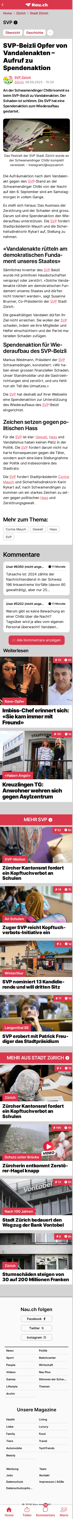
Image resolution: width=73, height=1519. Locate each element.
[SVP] (36, 22)
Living (43, 1419)
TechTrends (47, 1448)
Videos (11, 1372)
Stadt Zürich (39, 13)
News (10, 1350)
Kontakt (44, 1475)
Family (10, 1433)
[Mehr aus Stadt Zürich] (36, 1057)
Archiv (10, 1393)
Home (7, 13)
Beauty (10, 1455)
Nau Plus (45, 1372)
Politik (43, 1350)
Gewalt (41, 437)
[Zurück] (2, 4)
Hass (53, 437)
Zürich (21, 13)
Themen (44, 1386)
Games (11, 1379)
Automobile (14, 1448)
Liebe (9, 1426)
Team (43, 1469)
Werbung (12, 1469)
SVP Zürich (22, 77)
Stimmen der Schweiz (53, 1379)
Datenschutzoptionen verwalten (20, 1488)
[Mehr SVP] (36, 819)
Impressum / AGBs (51, 1481)
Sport (10, 1357)
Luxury (43, 1426)
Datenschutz (14, 1481)
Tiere (9, 1441)
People (10, 1365)
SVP (31, 181)
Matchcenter (47, 1357)
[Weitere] (50, 32)
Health (10, 1419)
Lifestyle (12, 1386)
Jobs (9, 1475)
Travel (43, 1441)
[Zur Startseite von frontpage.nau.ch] (36, 5)
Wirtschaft (46, 1365)
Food (42, 1433)
